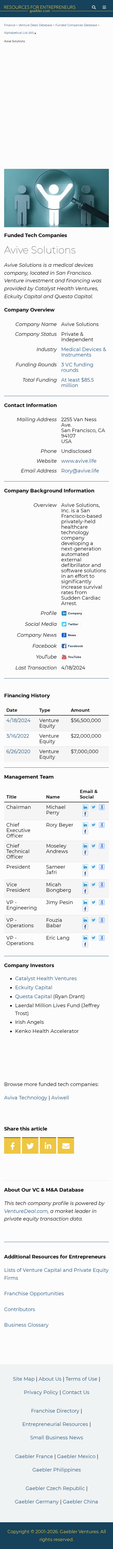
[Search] (93, 7)
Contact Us (75, 1392)
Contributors (19, 1309)
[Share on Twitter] (30, 1145)
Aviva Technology (25, 1098)
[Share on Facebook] (12, 1145)
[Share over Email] (66, 1145)
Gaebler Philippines (56, 1470)
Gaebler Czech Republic (55, 1488)
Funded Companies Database (76, 25)
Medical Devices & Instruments (83, 352)
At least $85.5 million (77, 382)
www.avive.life (79, 461)
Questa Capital (33, 997)
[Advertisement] (56, 107)
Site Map (24, 1379)
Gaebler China (80, 1502)
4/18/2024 (18, 720)
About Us (50, 1379)
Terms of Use (81, 1379)
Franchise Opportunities (34, 1294)
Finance (9, 25)
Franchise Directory (55, 1411)
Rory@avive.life (80, 471)
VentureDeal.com (26, 1211)
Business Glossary (26, 1325)
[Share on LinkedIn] (48, 1145)
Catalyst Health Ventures (46, 979)
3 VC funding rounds (77, 367)
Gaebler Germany (37, 1502)
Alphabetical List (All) (19, 33)
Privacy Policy (41, 1392)
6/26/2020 (18, 751)
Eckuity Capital (33, 988)
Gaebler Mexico (76, 1457)
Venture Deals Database (35, 25)
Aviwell (60, 1098)
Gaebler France (34, 1457)
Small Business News (56, 1438)
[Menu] (104, 7)
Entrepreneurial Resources (55, 1424)
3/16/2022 (17, 736)
